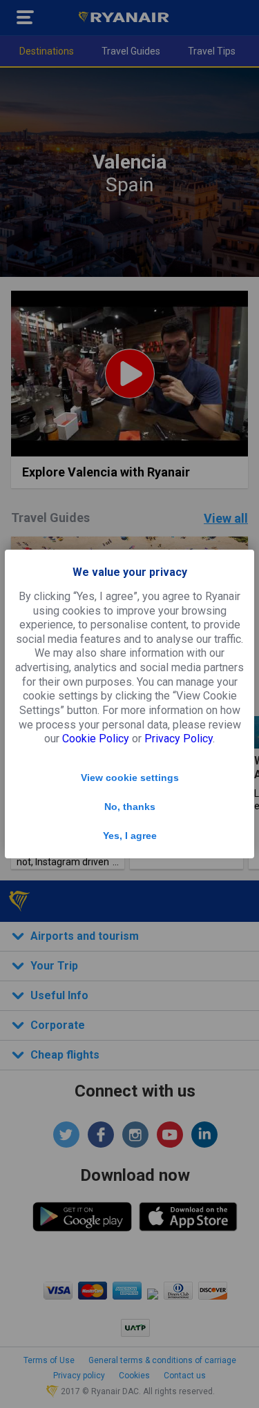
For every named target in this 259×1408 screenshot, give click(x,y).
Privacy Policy (178, 738)
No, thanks (129, 806)
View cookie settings (130, 777)
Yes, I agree (130, 835)
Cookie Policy (95, 738)
